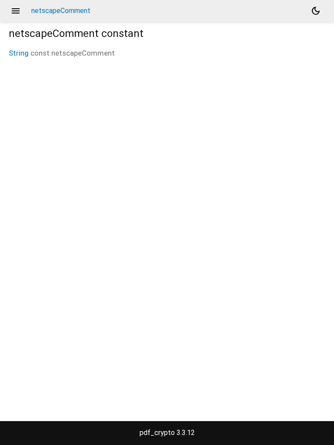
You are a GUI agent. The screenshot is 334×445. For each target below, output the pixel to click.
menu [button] (15, 11)
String (19, 53)
